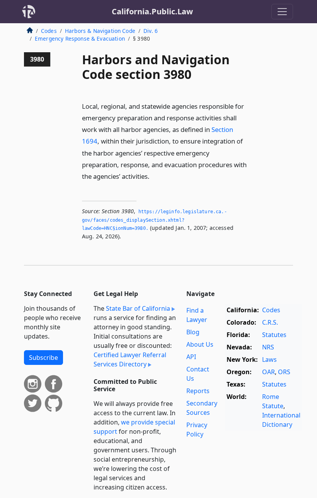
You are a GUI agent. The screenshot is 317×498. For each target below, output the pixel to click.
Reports (198, 391)
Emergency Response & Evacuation (80, 38)
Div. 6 (150, 30)
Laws (269, 359)
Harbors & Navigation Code (100, 30)
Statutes (274, 334)
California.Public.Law (152, 11)
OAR (268, 372)
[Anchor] (154, 176)
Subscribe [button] (43, 357)
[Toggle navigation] (282, 11)
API (191, 357)
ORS (284, 372)
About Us (199, 344)
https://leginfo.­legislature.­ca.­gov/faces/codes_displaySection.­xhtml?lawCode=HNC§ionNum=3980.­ (154, 220)
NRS (268, 347)
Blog (192, 332)
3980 (37, 59)
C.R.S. (270, 322)
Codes (49, 30)
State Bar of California (138, 308)
